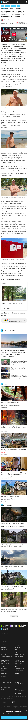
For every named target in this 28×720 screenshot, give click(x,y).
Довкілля (11, 8)
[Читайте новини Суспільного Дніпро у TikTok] (18, 702)
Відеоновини (18, 8)
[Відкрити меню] (27, 2)
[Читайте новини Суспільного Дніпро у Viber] (10, 702)
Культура (17, 647)
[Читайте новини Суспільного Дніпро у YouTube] (7, 702)
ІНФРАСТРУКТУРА (4, 8)
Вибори (3, 652)
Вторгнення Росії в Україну (20, 637)
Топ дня (17, 673)
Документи (18, 686)
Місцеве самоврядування (19, 661)
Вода (19, 6)
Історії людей (18, 663)
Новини (3, 637)
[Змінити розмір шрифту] (26, 23)
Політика (3, 666)
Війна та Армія (19, 670)
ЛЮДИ (2, 6)
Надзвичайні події (20, 652)
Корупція (17, 645)
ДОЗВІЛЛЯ (8, 6)
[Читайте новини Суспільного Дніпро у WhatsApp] (13, 702)
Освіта (16, 649)
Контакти (3, 680)
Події (2, 645)
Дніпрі (5, 44)
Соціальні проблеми (20, 668)
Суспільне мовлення (7, 682)
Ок (14, 717)
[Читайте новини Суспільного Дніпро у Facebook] (2, 702)
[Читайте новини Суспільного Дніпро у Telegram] (15, 702)
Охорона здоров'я (20, 654)
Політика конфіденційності (6, 686)
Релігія (16, 666)
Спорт (2, 670)
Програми (3, 689)
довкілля (13, 6)
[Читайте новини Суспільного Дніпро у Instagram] (4, 702)
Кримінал (3, 647)
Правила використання (19, 683)
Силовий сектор (5, 663)
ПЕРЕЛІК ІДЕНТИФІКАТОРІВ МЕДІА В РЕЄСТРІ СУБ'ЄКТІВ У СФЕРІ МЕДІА (21, 691)
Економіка (4, 649)
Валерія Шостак (7, 19)
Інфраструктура (19, 656)
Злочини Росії (5, 668)
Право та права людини (5, 661)
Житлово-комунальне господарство (7, 657)
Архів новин (18, 680)
